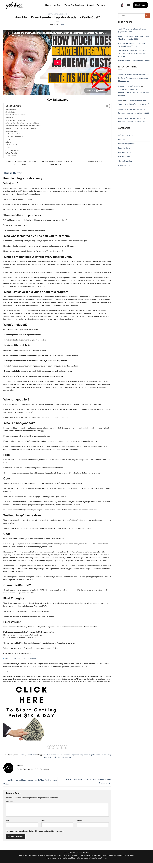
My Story (58, 5)
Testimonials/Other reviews (16, 145)
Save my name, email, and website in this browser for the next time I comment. (36, 831)
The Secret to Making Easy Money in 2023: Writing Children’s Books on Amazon (132, 53)
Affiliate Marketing (125, 135)
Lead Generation (124, 152)
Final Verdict (11, 156)
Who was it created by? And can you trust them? (22, 123)
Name (8, 820)
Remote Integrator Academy (16, 115)
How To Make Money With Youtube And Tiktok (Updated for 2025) (133, 37)
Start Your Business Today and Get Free (20, 658)
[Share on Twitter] (53, 747)
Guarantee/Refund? (14, 150)
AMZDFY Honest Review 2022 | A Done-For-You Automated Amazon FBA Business (133, 77)
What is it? (9, 117)
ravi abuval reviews (50, 755)
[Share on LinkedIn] (65, 747)
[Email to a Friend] (57, 747)
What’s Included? (12, 131)
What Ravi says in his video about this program (22, 128)
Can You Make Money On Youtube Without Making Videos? (131, 44)
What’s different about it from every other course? (23, 126)
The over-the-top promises (15, 120)
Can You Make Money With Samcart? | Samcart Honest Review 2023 (133, 111)
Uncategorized (124, 165)
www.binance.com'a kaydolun (129, 86)
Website (79, 820)
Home (48, 5)
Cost (8, 147)
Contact (90, 5)
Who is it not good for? (15, 137)
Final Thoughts (12, 153)
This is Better (10, 112)
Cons (9, 142)
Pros (8, 139)
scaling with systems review (62, 757)
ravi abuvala (61, 755)
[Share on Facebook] (49, 747)
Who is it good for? (13, 134)
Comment (10, 801)
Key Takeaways (11, 109)
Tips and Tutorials (125, 161)
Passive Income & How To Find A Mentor (134, 60)
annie (63, 24)
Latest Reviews (124, 148)
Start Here (140, 5)
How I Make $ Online (126, 143)
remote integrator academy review (95, 755)
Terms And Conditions (74, 5)
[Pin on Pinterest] (61, 747)
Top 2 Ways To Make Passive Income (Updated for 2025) (132, 30)
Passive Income (61, 14)
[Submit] (147, 15)
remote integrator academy (74, 755)
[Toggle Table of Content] (106, 106)
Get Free (51, 14)
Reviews (101, 5)
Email (43, 820)
